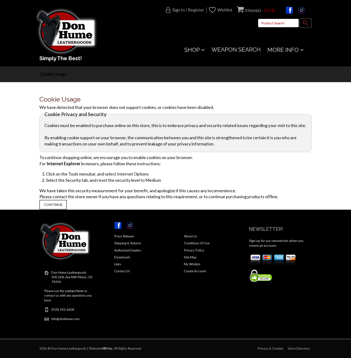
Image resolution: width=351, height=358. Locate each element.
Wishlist (224, 9)
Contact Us (122, 271)
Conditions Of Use (196, 243)
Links (117, 264)
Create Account (195, 271)
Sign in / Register (188, 9)
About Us (190, 236)
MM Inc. (107, 348)
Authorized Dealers (127, 250)
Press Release (124, 236)
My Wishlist (192, 264)
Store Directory (299, 348)
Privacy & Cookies (270, 348)
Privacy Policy (194, 250)
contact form (74, 291)
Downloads (122, 257)
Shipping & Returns (127, 243)
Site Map (190, 257)
